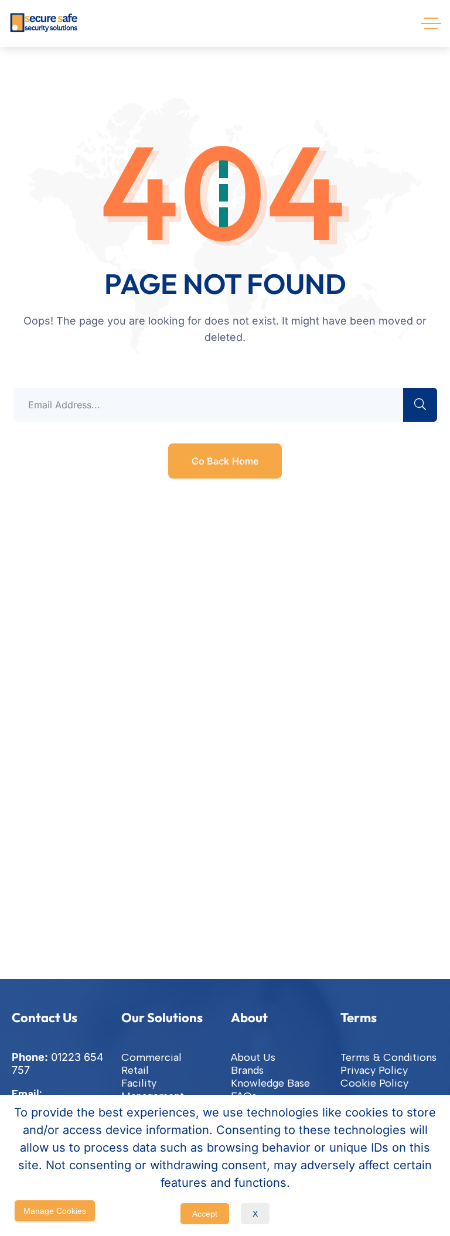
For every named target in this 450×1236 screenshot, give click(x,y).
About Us (253, 1057)
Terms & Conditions (388, 1057)
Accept (204, 1213)
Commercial (151, 1057)
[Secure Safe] (44, 23)
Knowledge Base (270, 1083)
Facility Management (152, 1089)
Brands (247, 1070)
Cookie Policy (374, 1083)
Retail (135, 1070)
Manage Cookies (54, 1210)
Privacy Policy (374, 1070)
